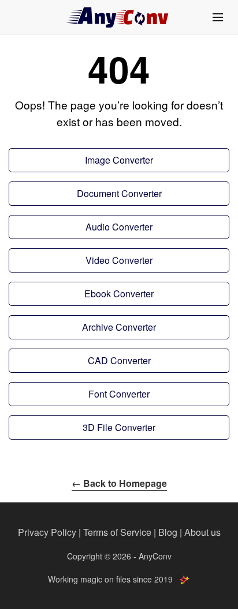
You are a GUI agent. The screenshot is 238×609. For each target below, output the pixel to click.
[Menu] (217, 17)
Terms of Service (117, 532)
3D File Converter (119, 427)
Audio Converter (119, 226)
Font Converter (119, 393)
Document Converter (119, 193)
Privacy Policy (47, 532)
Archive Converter (119, 327)
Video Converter (119, 260)
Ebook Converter (119, 293)
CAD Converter (119, 360)
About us (202, 532)
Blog (167, 532)
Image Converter (119, 160)
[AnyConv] (119, 17)
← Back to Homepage (119, 483)
